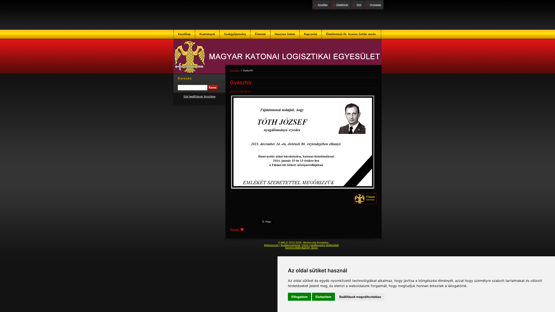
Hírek (305, 245)
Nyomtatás (375, 4)
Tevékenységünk (290, 245)
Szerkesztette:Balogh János (301, 248)
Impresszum (271, 245)
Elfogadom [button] (299, 297)
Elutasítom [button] (323, 297)
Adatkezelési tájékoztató (324, 245)
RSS (359, 4)
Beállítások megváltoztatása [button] (360, 297)
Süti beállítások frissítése (199, 96)
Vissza (234, 229)
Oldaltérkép (342, 4)
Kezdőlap (235, 70)
